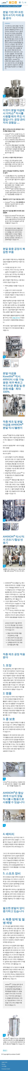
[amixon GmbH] (4, 2)
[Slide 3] (16, 102)
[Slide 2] (11, 102)
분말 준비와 (16, 317)
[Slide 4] (22, 102)
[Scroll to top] (24, 1067)
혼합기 (5, 1050)
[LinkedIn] (14, 2)
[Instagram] (9, 2)
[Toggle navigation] (25, 2)
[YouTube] (11, 2)
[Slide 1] (5, 102)
